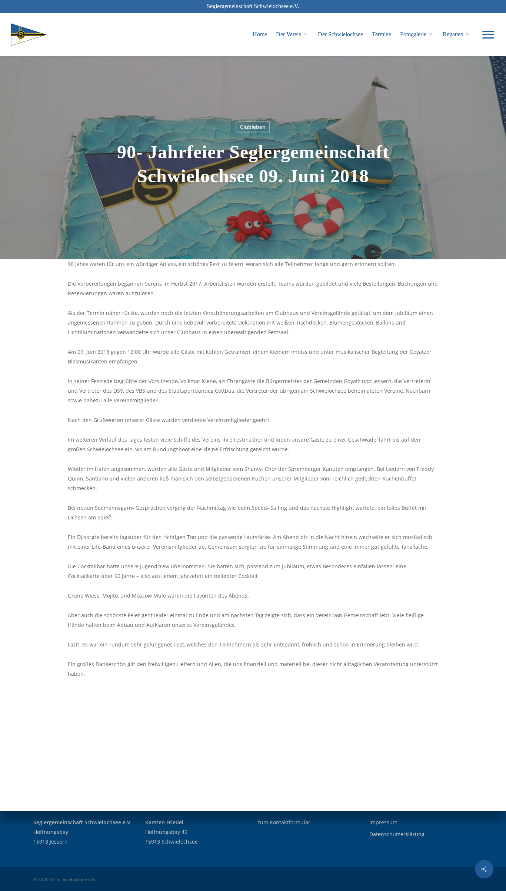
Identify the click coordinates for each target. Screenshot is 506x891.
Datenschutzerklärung (397, 834)
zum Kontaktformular (283, 822)
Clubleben (253, 126)
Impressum (383, 822)
